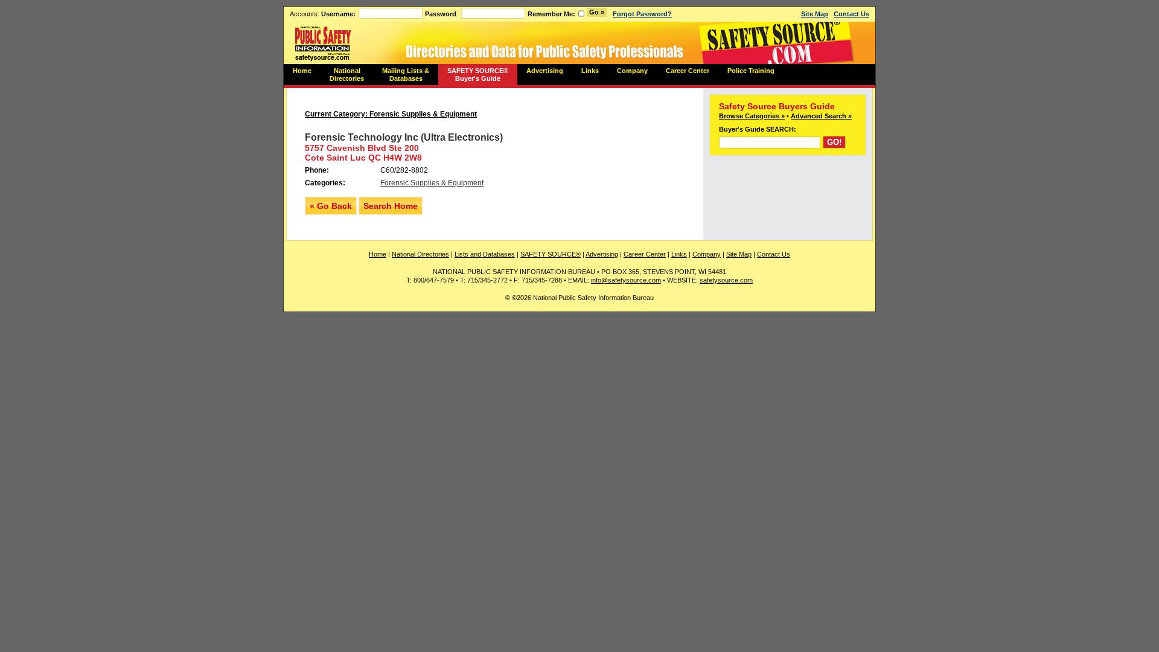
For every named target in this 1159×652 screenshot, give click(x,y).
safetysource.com (726, 280)
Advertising (544, 70)
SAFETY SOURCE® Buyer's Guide (477, 74)
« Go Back (331, 206)
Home (302, 70)
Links (590, 70)
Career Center (687, 70)
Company (632, 70)
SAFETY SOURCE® (550, 254)
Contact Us (851, 14)
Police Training (750, 70)
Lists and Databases (485, 254)
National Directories (347, 74)
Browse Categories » (752, 116)
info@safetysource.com (626, 280)
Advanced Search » (821, 116)
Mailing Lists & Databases (405, 74)
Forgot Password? (642, 14)
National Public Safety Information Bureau (323, 43)
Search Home (390, 206)
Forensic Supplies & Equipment (432, 183)
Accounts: (323, 14)
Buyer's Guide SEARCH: (757, 129)
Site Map (814, 14)
